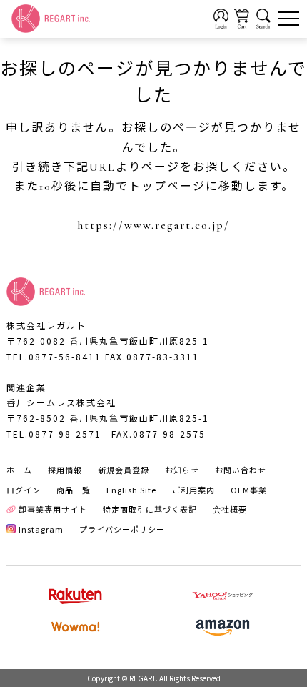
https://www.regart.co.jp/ (153, 225)
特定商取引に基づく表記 (150, 509)
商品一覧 (73, 489)
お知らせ (182, 469)
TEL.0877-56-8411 (53, 356)
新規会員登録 (123, 469)
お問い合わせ (240, 469)
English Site (131, 489)
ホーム (19, 469)
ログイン (23, 489)
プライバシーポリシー (122, 529)
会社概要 (230, 509)
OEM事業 (249, 489)
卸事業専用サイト (53, 509)
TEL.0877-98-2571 (53, 433)
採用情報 (65, 469)
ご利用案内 (193, 489)
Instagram (41, 529)
